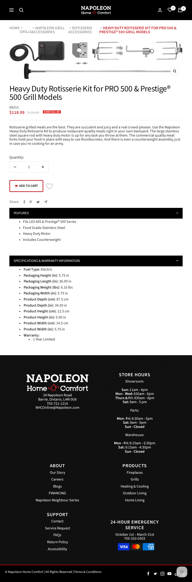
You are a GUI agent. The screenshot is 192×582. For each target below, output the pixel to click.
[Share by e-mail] (45, 201)
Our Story (57, 473)
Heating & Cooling (135, 486)
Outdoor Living (135, 493)
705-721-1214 (57, 404)
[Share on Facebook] (24, 202)
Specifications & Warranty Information (47, 260)
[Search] (21, 10)
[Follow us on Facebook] (148, 573)
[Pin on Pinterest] (31, 202)
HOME (14, 28)
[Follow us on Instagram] (162, 573)
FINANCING (57, 493)
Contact (57, 521)
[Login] (160, 10)
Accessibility (57, 549)
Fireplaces (135, 473)
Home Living (134, 500)
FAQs (57, 535)
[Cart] (180, 10)
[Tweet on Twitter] (38, 202)
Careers (57, 479)
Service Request (57, 528)
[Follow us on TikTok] (176, 573)
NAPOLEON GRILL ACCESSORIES (48, 30)
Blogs (57, 486)
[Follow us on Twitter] (155, 573)
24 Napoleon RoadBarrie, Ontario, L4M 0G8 (57, 397)
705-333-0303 (134, 538)
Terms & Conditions (87, 572)
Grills (135, 479)
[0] (170, 10)
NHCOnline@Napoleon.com (57, 408)
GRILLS (26, 32)
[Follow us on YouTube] (169, 573)
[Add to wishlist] (49, 186)
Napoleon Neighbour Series (57, 500)
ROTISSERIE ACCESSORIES (80, 30)
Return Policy (57, 542)
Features (21, 213)
